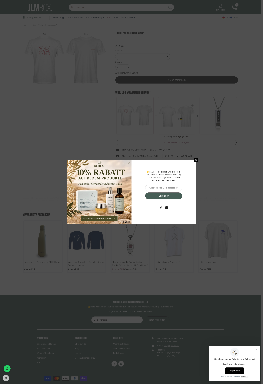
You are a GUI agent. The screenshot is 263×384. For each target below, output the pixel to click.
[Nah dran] (196, 160)
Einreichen (163, 196)
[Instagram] (166, 208)
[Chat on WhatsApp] (7, 368)
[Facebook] (161, 208)
